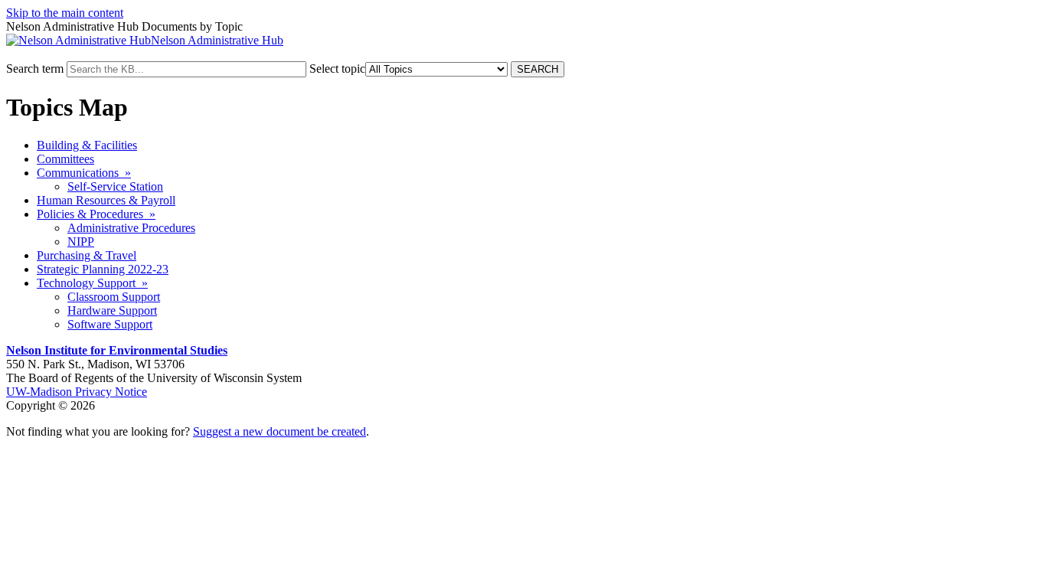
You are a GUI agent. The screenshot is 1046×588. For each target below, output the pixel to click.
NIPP (80, 241)
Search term (35, 68)
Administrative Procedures (131, 227)
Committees (65, 158)
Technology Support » (92, 282)
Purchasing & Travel (86, 255)
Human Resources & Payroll (106, 200)
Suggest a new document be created (279, 431)
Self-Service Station (115, 186)
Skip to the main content (64, 12)
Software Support (109, 324)
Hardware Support (112, 310)
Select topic (337, 68)
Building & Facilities (87, 145)
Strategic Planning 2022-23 (102, 269)
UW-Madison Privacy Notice (76, 391)
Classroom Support (113, 296)
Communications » (84, 172)
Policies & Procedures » (96, 213)
